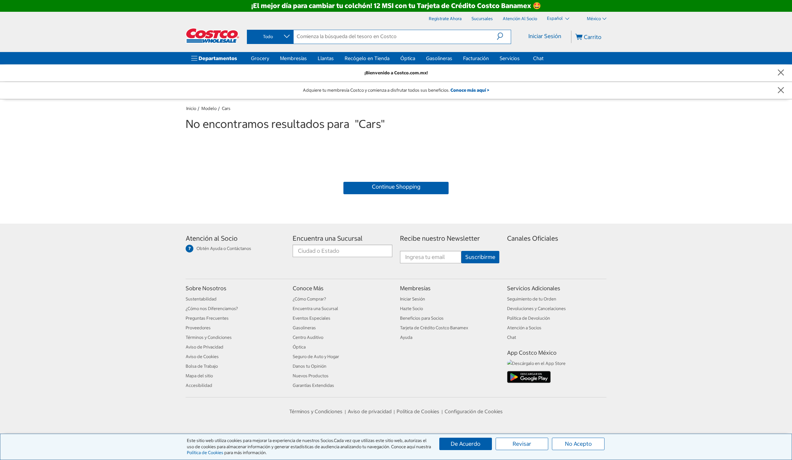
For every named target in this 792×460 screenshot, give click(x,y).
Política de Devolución (528, 318)
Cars (226, 108)
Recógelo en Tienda (367, 58)
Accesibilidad (199, 385)
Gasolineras (439, 58)
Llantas (326, 58)
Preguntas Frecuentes (207, 318)
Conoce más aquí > (469, 90)
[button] (504, 36)
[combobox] (269, 36)
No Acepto (578, 443)
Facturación (476, 58)
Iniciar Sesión (544, 36)
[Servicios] (521, 58)
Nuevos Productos (311, 376)
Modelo (209, 108)
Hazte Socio (411, 308)
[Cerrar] (781, 73)
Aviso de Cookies (202, 356)
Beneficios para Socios (422, 318)
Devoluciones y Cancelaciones (536, 308)
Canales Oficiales (532, 238)
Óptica (407, 58)
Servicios (510, 58)
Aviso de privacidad (370, 411)
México (594, 18)
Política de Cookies (205, 452)
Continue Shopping (396, 186)
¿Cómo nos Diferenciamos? (212, 308)
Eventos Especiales (311, 318)
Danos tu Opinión (309, 366)
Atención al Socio (212, 238)
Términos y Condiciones (209, 337)
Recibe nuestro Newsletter (440, 238)
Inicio (191, 108)
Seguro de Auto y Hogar (316, 356)
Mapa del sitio (199, 376)
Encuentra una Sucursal (328, 238)
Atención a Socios (524, 328)
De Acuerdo (465, 443)
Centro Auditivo (308, 337)
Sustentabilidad (201, 299)
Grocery (260, 58)
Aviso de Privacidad (204, 347)
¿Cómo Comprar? (309, 299)
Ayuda (406, 337)
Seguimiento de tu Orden (531, 299)
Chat (538, 58)
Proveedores (198, 328)
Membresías (293, 58)
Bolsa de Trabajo (202, 366)
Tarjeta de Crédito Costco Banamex (434, 328)
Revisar (522, 443)
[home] (212, 35)
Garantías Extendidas (313, 385)
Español (555, 18)
